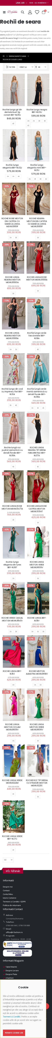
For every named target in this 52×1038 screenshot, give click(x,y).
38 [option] (39, 121)
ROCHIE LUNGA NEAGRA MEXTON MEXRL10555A (12, 336)
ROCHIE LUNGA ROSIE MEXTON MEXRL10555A (37, 278)
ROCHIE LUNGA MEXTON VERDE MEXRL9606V (37, 727)
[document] (23, 1011)
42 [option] (28, 125)
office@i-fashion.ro (14, 932)
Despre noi (8, 886)
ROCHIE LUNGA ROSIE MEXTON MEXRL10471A (12, 507)
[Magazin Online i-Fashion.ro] (12, 12)
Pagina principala (4, 56)
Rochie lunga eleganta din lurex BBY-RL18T (12, 565)
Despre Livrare (12, 970)
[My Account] (30, 12)
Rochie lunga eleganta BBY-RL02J (12, 166)
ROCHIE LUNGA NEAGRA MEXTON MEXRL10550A (12, 280)
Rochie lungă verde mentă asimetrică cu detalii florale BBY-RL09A (37, 393)
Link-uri (20, 2)
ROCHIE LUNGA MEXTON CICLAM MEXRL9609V (12, 727)
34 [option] (28, 121)
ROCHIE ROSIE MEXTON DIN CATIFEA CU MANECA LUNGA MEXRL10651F (12, 222)
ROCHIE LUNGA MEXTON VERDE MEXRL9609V (37, 565)
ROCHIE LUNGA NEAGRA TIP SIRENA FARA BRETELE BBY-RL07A (37, 451)
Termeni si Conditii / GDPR (14, 901)
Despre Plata (11, 974)
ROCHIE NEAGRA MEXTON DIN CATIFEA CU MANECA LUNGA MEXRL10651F (37, 222)
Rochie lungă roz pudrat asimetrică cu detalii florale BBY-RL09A (12, 451)
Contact (6, 890)
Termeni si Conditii (11, 1016)
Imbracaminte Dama (17, 56)
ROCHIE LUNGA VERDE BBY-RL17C (12, 837)
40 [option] (13, 123)
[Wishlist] (37, 12)
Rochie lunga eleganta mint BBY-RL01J (36, 168)
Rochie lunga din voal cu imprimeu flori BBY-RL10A (12, 392)
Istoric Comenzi (9, 898)
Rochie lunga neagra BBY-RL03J (37, 111)
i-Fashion (10, 978)
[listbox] (13, 123)
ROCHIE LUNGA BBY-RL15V (12, 672)
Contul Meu (8, 894)
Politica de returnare (12, 905)
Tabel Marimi (11, 967)
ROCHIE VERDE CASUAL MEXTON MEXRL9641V (12, 619)
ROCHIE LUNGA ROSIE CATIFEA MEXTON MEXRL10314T (37, 509)
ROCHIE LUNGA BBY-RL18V (36, 619)
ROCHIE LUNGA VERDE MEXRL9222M (12, 781)
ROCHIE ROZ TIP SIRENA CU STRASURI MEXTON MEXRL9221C (37, 783)
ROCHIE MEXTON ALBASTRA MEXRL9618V (37, 672)
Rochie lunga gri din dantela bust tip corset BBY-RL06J (12, 112)
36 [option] (34, 121)
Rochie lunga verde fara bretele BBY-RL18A (36, 336)
